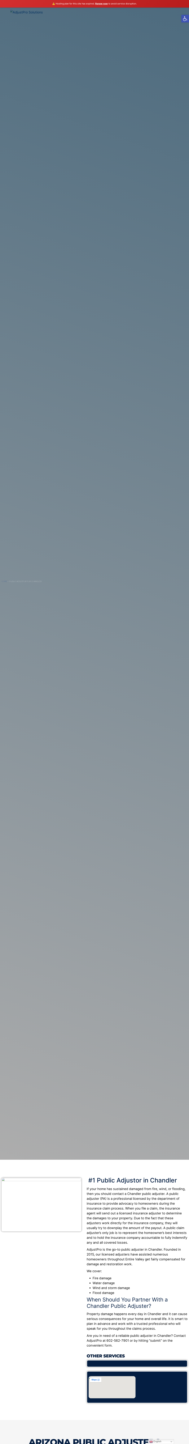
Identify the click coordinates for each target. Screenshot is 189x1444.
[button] (185, 18)
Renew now (101, 3)
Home (4, 581)
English (157, 1441)
